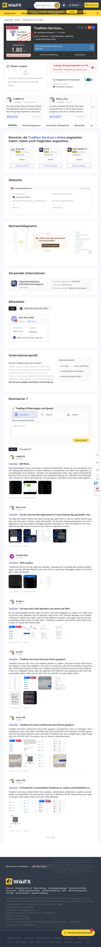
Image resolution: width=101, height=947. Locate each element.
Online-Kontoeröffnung (49, 55)
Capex (9, 942)
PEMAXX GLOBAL (14, 938)
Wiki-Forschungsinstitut (77, 890)
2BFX (31, 942)
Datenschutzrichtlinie (77, 888)
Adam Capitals (55, 942)
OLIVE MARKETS (43, 938)
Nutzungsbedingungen (57, 888)
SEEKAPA (68, 942)
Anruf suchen (11, 890)
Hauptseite (8, 20)
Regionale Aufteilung (39, 893)
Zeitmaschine (80, 55)
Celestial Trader (83, 938)
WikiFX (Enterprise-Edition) (29, 890)
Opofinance (69, 938)
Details (22, 159)
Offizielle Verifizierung (51, 890)
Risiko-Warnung (40, 888)
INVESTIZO (29, 938)
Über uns (9, 888)
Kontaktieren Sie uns (23, 888)
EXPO (64, 890)
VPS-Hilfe (10, 893)
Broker (17, 20)
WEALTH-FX (41, 942)
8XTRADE (57, 938)
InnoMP (78, 942)
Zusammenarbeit (22, 893)
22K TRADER (21, 942)
